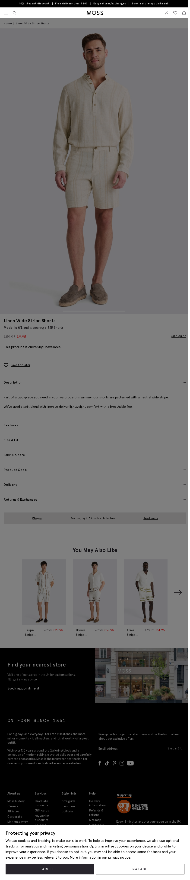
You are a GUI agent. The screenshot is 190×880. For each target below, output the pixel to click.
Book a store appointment (150, 3)
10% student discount (34, 3)
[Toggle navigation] (6, 13)
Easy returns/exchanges (109, 3)
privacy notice (119, 857)
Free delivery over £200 (71, 3)
